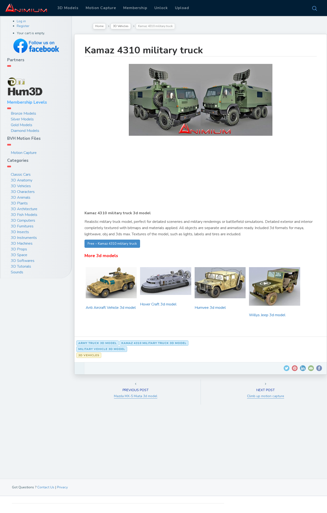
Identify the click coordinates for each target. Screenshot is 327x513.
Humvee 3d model (210, 307)
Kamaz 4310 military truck (144, 50)
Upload (182, 8)
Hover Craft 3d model (158, 304)
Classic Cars (21, 174)
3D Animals (20, 197)
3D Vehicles (21, 186)
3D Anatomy (21, 180)
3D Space (19, 255)
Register (23, 26)
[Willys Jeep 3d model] (274, 288)
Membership (135, 8)
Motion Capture (101, 8)
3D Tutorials (21, 266)
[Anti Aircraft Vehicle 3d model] (111, 284)
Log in (21, 21)
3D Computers (23, 220)
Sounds (17, 272)
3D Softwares (22, 260)
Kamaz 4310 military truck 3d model (153, 343)
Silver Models (22, 119)
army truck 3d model (97, 343)
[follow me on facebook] (36, 46)
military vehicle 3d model (101, 349)
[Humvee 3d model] (220, 284)
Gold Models (21, 125)
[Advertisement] (201, 176)
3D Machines (22, 243)
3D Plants (19, 203)
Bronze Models (23, 113)
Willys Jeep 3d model (267, 315)
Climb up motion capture (265, 396)
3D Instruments (24, 237)
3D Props (19, 249)
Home (99, 26)
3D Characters (23, 191)
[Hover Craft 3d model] (165, 282)
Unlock (161, 8)
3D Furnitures (22, 226)
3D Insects (20, 232)
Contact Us (45, 487)
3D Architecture (24, 209)
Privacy (62, 487)
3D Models (68, 8)
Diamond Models (25, 130)
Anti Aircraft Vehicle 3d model (111, 307)
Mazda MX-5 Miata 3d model (135, 396)
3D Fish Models (24, 214)
